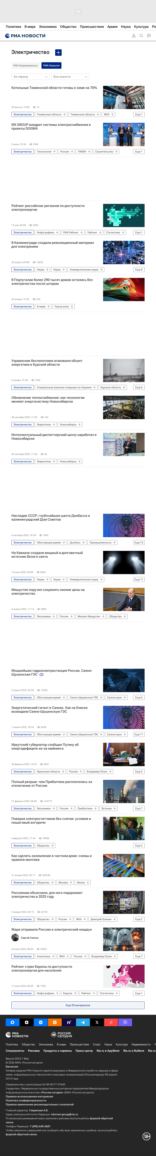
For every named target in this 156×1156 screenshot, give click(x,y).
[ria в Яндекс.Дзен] (26, 1022)
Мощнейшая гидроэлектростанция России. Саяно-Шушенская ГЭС (51, 672)
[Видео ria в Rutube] (69, 1022)
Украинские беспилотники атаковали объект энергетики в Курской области (46, 362)
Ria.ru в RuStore (133, 1050)
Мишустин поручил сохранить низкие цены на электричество (48, 591)
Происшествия (79, 1044)
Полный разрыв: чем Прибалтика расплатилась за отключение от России (51, 783)
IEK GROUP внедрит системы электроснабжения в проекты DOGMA (51, 126)
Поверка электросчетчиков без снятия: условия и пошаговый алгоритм (51, 820)
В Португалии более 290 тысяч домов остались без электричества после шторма (52, 282)
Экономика (46, 1044)
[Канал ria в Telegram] (83, 1022)
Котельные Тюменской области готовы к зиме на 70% (54, 88)
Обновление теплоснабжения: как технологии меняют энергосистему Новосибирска (47, 399)
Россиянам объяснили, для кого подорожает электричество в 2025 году (47, 894)
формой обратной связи (21, 1134)
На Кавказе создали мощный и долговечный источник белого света (47, 554)
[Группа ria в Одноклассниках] (55, 1022)
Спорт (97, 1044)
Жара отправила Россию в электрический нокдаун (51, 929)
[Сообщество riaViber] (125, 1022)
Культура (122, 1044)
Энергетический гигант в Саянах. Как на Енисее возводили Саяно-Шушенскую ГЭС (49, 709)
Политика (12, 1044)
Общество (28, 1044)
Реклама (34, 1050)
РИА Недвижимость (25, 65)
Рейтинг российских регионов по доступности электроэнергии (47, 207)
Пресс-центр (84, 1050)
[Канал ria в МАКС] (12, 1022)
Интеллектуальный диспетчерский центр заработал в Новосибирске (54, 436)
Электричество (30, 52)
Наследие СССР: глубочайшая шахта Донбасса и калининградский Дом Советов (50, 517)
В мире (61, 1044)
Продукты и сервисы (57, 1050)
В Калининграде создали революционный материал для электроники (52, 244)
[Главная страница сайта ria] (25, 35)
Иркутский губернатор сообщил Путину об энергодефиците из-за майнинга (45, 746)
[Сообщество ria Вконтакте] (41, 1022)
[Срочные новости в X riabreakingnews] (111, 1022)
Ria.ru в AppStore (108, 1050)
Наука (108, 1044)
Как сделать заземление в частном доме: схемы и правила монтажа (51, 858)
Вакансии (12, 1066)
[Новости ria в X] (97, 1022)
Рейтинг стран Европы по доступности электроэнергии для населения (41, 968)
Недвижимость (141, 1044)
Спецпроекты (15, 1050)
